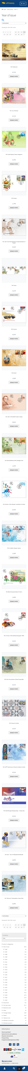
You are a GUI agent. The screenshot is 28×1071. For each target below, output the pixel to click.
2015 (6, 972)
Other (4, 1010)
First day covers (7, 1005)
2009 (6, 957)
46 (21, 34)
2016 (6, 974)
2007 (6, 952)
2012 (6, 964)
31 (21, 32)
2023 (6, 992)
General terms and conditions (9, 1034)
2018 (6, 980)
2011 (6, 962)
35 (10, 34)
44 (15, 34)
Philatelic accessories (8, 1020)
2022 (6, 990)
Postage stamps (7, 1013)
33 (4, 34)
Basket (21, 1067)
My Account (4, 1068)
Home (4, 9)
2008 (6, 954)
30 (18, 32)
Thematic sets (6, 1018)
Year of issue (10, 9)
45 (18, 34)
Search (14, 1068)
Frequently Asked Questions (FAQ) (10, 1040)
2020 (6, 985)
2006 (6, 949)
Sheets (5, 1015)
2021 (6, 987)
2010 (6, 959)
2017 (6, 977)
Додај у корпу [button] (14, 76)
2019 (6, 982)
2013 (6, 967)
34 (7, 34)
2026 (6, 1000)
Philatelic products (7, 1023)
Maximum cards (7, 1007)
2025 (6, 997)
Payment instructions (7, 1036)
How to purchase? (6, 1032)
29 (15, 32)
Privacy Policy (5, 1038)
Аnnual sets (6, 1002)
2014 (6, 969)
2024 (6, 995)
